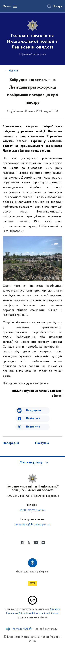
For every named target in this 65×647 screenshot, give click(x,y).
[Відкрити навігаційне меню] (15, 6)
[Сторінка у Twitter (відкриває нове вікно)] (29, 542)
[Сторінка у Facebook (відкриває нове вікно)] (22, 542)
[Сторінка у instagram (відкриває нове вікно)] (43, 542)
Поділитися (33, 418)
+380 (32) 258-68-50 (33, 510)
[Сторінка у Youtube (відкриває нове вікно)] (36, 542)
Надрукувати (33, 410)
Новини (13, 70)
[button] (32, 462)
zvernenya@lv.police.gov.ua (32, 524)
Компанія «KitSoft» (23, 629)
